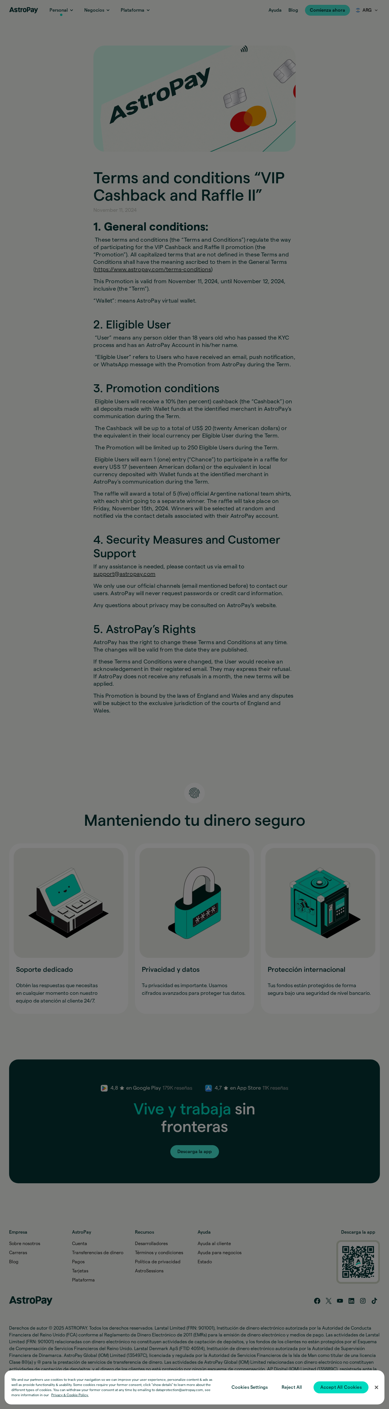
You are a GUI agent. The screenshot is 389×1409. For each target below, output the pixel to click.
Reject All (292, 1387)
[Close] (376, 1387)
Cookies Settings (250, 1387)
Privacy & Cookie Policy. (70, 1395)
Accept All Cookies (341, 1387)
